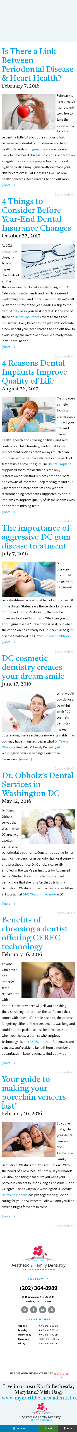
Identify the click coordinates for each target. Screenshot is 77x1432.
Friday (21, 1343)
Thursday (23, 1339)
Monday (22, 1325)
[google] (24, 1309)
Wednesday (24, 1334)
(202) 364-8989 (38, 1288)
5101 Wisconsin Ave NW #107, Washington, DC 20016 (38, 1299)
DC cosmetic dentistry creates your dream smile (33, 668)
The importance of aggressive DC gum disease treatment (36, 537)
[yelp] (51, 1309)
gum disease (41, 149)
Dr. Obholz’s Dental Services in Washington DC (38, 785)
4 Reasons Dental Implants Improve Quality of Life (34, 373)
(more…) (8, 185)
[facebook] (33, 1309)
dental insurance (27, 317)
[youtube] (42, 1309)
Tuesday (23, 1330)
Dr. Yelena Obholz (56, 636)
